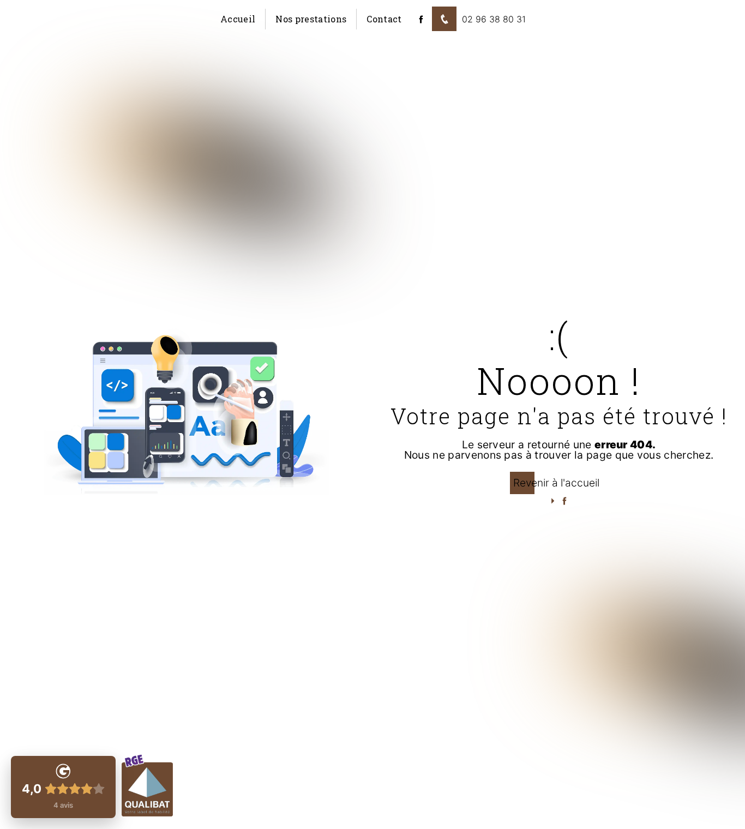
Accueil (237, 19)
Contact (384, 19)
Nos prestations (310, 19)
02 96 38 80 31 (494, 19)
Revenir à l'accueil (556, 482)
